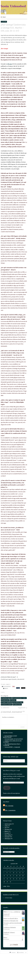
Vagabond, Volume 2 (9, 932)
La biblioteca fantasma (9, 927)
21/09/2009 (3, 21)
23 (10, 878)
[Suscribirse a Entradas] (4, 806)
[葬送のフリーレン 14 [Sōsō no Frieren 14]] (23, 914)
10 (13, 872)
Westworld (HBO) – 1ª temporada (12, 747)
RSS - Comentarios (10, 810)
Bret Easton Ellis (6, 939)
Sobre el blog (8, 835)
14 (4, 875)
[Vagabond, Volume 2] (23, 935)
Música (6, 831)
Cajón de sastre (8, 824)
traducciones (17, 704)
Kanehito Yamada (6, 915)
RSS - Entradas (9, 806)
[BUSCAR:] (14, 760)
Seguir (7, 788)
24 (13, 878)
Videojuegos (7, 838)
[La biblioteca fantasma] (23, 930)
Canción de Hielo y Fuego (20, 698)
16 (10, 875)
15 (7, 875)
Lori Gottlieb (6, 924)
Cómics (6, 825)
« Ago (4, 886)
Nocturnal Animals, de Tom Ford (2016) (14, 739)
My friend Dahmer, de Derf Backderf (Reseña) (10, 736)
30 (10, 882)
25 (16, 878)
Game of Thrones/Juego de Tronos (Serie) (13, 702)
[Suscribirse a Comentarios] (4, 810)
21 (4, 878)
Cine (6, 827)
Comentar (22, 727)
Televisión (7, 836)
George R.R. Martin (7, 704)
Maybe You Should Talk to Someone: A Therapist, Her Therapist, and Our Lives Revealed (12, 921)
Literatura (7, 829)
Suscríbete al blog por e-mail (11, 770)
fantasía (13, 700)
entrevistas (5, 700)
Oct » (8, 886)
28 (4, 882)
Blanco (5, 937)
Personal (7, 833)
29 (7, 882)
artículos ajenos (7, 698)
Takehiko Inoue (6, 934)
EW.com (9, 64)
